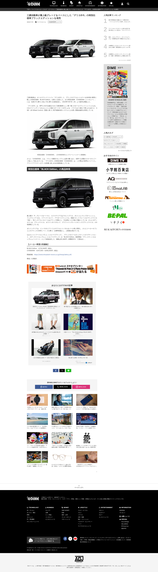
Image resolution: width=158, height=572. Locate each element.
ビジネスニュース (50, 519)
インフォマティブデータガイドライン (107, 537)
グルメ (80, 512)
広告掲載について (120, 539)
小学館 (85, 539)
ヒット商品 (48, 514)
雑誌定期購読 (91, 539)
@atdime (44, 386)
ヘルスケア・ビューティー (85, 521)
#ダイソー (115, 140)
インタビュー (49, 517)
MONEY (66, 507)
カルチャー (102, 512)
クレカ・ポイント (66, 517)
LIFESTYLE (83, 507)
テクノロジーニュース (33, 521)
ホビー (100, 514)
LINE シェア (68, 370)
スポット (101, 510)
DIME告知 (122, 510)
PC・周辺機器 (30, 519)
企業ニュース (125, 516)
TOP (28, 9)
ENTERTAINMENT (107, 507)
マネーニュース (66, 519)
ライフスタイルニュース (84, 526)
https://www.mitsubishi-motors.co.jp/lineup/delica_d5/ (53, 254)
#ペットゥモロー (109, 147)
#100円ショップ (117, 137)
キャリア (48, 510)
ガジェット (30, 517)
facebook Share (55, 370)
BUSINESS (50, 507)
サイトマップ (93, 537)
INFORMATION (126, 507)
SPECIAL (124, 519)
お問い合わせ (121, 537)
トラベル (80, 514)
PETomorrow (125, 526)
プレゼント (122, 512)
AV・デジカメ (30, 510)
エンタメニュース (103, 517)
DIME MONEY (65, 510)
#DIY (117, 147)
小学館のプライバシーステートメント (105, 539)
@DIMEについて (84, 537)
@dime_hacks (82, 386)
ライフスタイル (36, 9)
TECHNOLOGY (34, 507)
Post (62, 370)
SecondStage (125, 521)
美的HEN (123, 528)
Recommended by (81, 362)
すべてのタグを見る (124, 150)
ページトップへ (79, 487)
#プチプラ (107, 140)
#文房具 (118, 143)
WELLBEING (124, 524)
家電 (28, 514)
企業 (47, 512)
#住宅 (123, 147)
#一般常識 (107, 137)
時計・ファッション (83, 519)
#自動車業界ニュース (55, 22)
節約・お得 (65, 514)
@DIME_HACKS (64, 386)
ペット (80, 523)
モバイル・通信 (31, 512)
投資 (63, 512)
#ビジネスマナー (109, 143)
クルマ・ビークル (48, 9)
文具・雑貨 (81, 517)
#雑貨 (125, 143)
